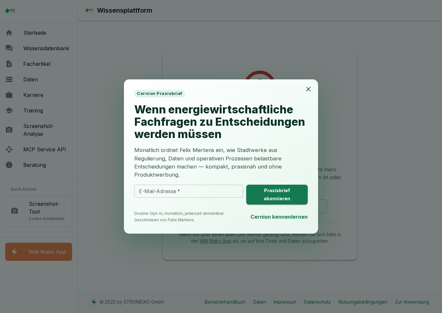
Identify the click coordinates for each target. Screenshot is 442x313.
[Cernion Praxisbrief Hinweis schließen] (308, 89)
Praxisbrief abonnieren (277, 194)
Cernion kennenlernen (279, 217)
